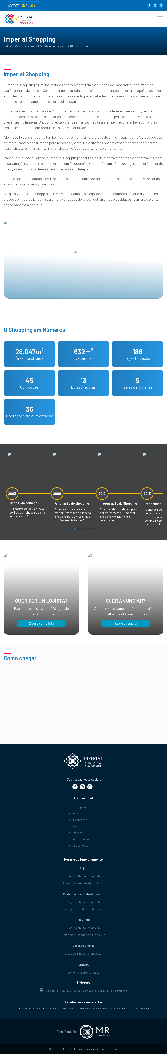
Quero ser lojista (41, 623)
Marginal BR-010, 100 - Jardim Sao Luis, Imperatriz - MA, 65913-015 (86, 990)
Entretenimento (81, 839)
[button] (75, 528)
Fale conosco (79, 845)
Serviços (76, 832)
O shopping (78, 807)
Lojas (74, 813)
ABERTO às (21, 5)
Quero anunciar (126, 623)
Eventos (76, 826)
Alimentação (79, 819)
